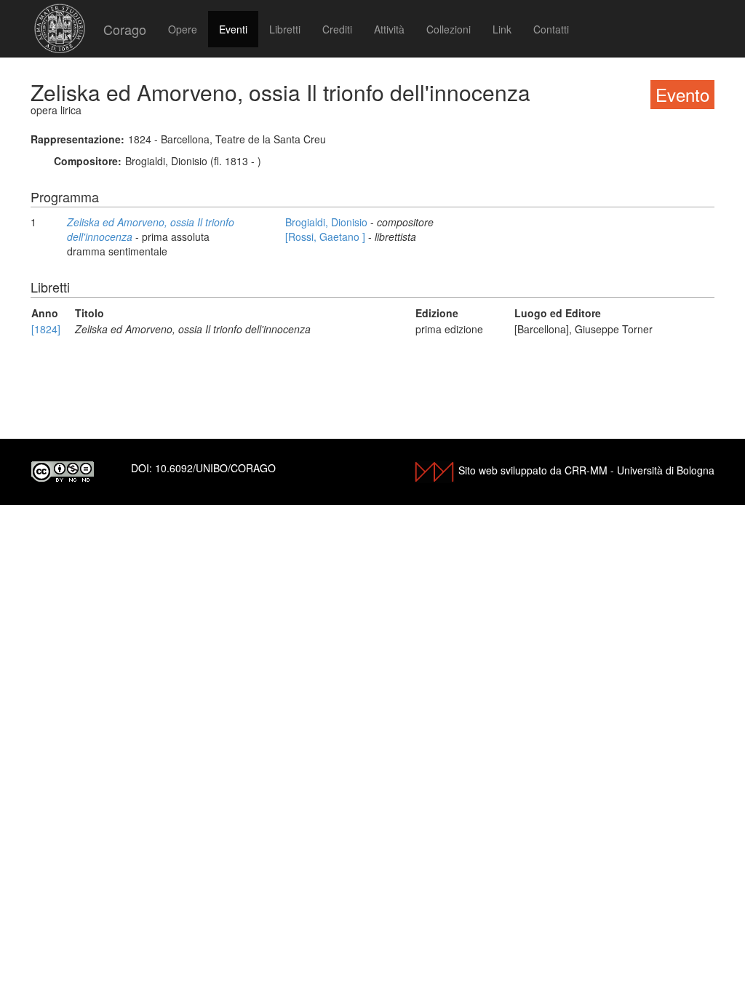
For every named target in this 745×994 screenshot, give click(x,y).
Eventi (233, 29)
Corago (124, 29)
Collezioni (448, 29)
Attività (389, 29)
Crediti (337, 29)
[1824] (45, 329)
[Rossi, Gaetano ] (326, 236)
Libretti (284, 29)
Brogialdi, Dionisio (327, 222)
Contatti (551, 29)
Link (502, 29)
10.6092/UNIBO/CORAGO (215, 468)
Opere (182, 29)
